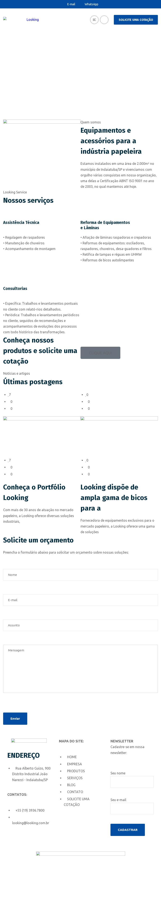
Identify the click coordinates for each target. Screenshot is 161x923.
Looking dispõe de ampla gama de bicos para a (113, 497)
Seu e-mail (118, 800)
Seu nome (117, 773)
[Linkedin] (12, 840)
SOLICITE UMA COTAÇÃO (136, 20)
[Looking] (21, 19)
